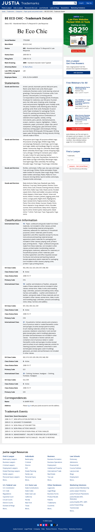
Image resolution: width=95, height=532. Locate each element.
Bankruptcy (29, 459)
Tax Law (50, 477)
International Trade (54, 471)
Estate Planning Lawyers (11, 471)
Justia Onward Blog (76, 505)
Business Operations (55, 462)
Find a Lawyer (7, 8)
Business (51, 456)
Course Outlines (75, 468)
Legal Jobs (51, 488)
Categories (19, 11)
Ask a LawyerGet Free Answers (75, 62)
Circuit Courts (7, 500)
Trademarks (10, 11)
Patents (50, 500)
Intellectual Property (55, 468)
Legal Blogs (52, 491)
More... (5, 480)
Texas (27, 506)
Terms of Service (51, 529)
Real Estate (51, 474)
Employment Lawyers (10, 468)
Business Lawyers (9, 462)
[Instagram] (46, 525)
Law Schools (43, 8)
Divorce (27, 465)
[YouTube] (41, 525)
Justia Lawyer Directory (78, 491)
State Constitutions (32, 488)
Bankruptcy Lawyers (10, 459)
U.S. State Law (31, 485)
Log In (81, 3)
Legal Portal (28, 529)
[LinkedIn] (38, 525)
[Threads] (49, 525)
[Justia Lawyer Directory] (57, 525)
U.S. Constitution (8, 488)
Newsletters (65, 8)
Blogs (72, 474)
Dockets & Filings (9, 506)
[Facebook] (43, 525)
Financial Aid (74, 465)
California (28, 497)
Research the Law (31, 8)
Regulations (7, 494)
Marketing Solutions (78, 8)
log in (29, 406)
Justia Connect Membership (79, 488)
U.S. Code (6, 491)
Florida (27, 500)
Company (37, 529)
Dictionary (73, 459)
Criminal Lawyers (9, 465)
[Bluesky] (51, 525)
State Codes (29, 491)
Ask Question (78, 73)
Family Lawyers (8, 474)
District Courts (8, 503)
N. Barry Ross (27, 67)
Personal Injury (30, 477)
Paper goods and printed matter (33, 11)
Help (43, 529)
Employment (52, 465)
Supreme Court (8, 497)
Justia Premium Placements (79, 494)
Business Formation (54, 459)
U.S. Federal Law (9, 485)
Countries (51, 506)
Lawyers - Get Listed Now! (78, 166)
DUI (26, 468)
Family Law (29, 474)
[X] (54, 525)
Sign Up (89, 3)
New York (28, 503)
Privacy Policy (63, 529)
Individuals (29, 456)
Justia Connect (18, 529)
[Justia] (10, 3)
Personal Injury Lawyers (11, 477)
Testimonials (74, 508)
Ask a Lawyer (18, 8)
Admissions (74, 462)
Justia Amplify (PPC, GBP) (78, 502)
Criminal (28, 462)
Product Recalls (53, 497)
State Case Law (30, 494)
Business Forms (53, 494)
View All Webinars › (78, 129)
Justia (3, 11)
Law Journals (74, 471)
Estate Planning (30, 471)
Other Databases (54, 485)
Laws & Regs (54, 8)
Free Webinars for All (76, 82)
